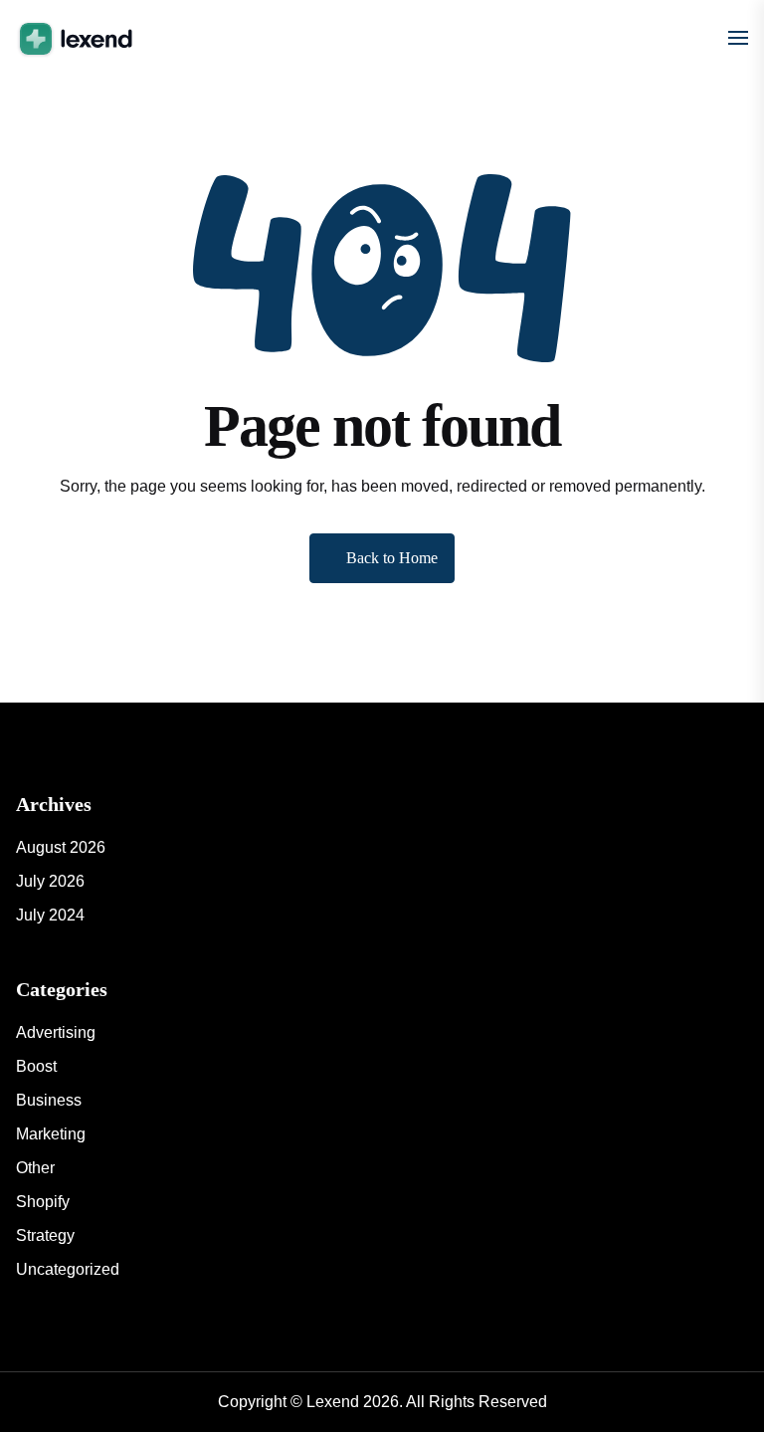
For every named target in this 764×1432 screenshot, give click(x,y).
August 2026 (60, 847)
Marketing (51, 1133)
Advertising (56, 1032)
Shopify (43, 1201)
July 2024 (50, 915)
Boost (36, 1066)
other (35, 1167)
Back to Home (392, 557)
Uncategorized (67, 1269)
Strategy (45, 1235)
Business (49, 1100)
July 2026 (50, 881)
